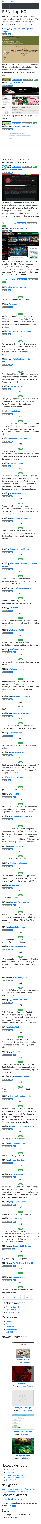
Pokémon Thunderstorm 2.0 (22, 1126)
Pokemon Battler (17, 846)
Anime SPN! (15, 794)
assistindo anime (12, 1499)
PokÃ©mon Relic (17, 752)
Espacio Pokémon (17, 927)
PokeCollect (15, 411)
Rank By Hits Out (13, 1312)
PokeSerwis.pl (19, 83)
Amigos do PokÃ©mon (19, 549)
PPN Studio (18, 386)
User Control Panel (28, 1489)
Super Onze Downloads (20, 1202)
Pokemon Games (20, 1000)
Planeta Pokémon (21, 713)
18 (27, 1297)
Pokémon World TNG (22, 126)
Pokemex (13, 304)
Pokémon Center (21, 1077)
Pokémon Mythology (21, 518)
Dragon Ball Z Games (22, 1246)
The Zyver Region (13, 1480)
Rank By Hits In (12, 1310)
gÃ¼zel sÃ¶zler (17, 777)
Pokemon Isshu (16, 733)
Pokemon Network (18, 493)
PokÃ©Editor (15, 1027)
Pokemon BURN (17, 630)
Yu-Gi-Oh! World (20, 228)
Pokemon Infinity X (22, 696)
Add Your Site (15, 1489)
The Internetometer (17, 287)
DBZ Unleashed (16, 1174)
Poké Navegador (20, 977)
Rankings (5, 1489)
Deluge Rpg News (17, 1160)
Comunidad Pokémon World (22, 816)
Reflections (10, 1472)
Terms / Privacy (22, 1492)
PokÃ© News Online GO (23, 1263)
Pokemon (10, 1327)
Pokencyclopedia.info (15, 1477)
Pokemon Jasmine (18, 669)
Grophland (18, 463)
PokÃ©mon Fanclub (18, 946)
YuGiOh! (9, 1332)
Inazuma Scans (19, 1277)
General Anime (12, 1321)
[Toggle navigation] (6, 6)
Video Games (11, 1329)
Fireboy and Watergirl (15, 1475)
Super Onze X (19, 1052)
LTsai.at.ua (17, 1218)
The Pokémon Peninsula (20, 1096)
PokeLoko (14, 608)
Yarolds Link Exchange (21, 331)
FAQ (3, 1492)
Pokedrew (14, 885)
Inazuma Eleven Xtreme (20, 902)
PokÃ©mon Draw (17, 649)
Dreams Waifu (11, 1469)
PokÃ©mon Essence (18, 863)
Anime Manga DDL (18, 1143)
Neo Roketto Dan (19, 438)
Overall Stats (10, 1492)
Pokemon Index (15, 170)
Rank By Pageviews (14, 1307)
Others (8, 1324)
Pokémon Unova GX (22, 588)
